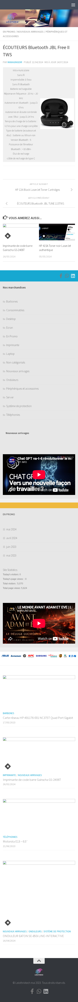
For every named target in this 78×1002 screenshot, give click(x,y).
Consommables (15, 310)
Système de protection (19, 406)
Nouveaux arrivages (30, 31)
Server (10, 397)
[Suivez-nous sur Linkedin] (73, 276)
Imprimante (12, 345)
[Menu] (73, 4)
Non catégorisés (15, 362)
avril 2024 (11, 538)
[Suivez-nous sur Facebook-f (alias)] (60, 276)
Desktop (11, 319)
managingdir (15, 62)
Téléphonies (13, 415)
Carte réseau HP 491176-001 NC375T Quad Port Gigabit (38, 718)
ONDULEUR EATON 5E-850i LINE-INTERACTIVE (33, 936)
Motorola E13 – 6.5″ (15, 841)
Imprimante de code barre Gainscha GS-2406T (32, 780)
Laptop (10, 354)
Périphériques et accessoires (22, 388)
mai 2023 (11, 555)
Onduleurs (12, 380)
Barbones (12, 301)
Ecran (9, 327)
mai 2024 (11, 529)
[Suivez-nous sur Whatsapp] (67, 276)
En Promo (9, 31)
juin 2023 (11, 547)
